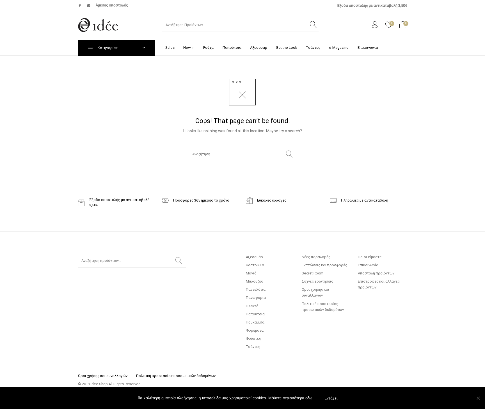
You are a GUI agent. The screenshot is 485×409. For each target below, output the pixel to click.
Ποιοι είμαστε (369, 257)
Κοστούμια (255, 265)
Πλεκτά (252, 306)
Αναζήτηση (179, 260)
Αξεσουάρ (254, 257)
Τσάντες (253, 347)
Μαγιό (251, 273)
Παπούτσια (255, 314)
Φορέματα (255, 330)
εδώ (308, 398)
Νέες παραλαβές (316, 257)
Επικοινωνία (368, 265)
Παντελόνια (256, 289)
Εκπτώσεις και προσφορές (324, 265)
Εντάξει (331, 398)
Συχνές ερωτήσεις (317, 281)
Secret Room (312, 273)
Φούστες (253, 338)
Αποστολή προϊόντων (376, 273)
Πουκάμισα (255, 322)
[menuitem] (170, 48)
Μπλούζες (254, 281)
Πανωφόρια (256, 297)
